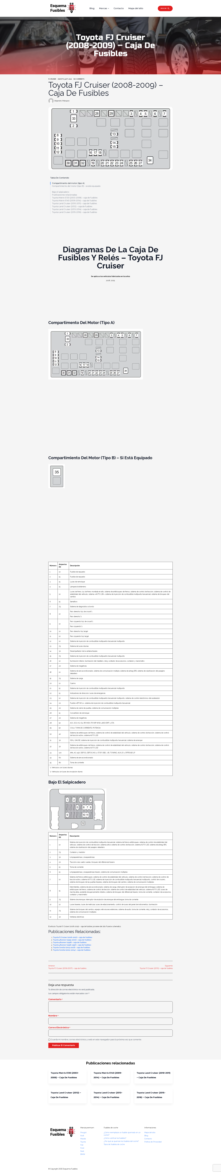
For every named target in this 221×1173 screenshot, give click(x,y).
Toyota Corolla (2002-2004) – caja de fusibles (71, 950)
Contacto (119, 8)
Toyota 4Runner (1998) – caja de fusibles (69, 942)
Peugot (83, 1132)
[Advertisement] (110, 228)
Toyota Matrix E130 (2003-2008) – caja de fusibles (74, 198)
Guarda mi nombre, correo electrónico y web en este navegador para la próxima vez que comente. (96, 1039)
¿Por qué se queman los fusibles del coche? (121, 1141)
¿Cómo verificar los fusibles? (115, 1138)
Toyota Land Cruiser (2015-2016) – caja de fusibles (74, 212)
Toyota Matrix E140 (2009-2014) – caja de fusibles (74, 201)
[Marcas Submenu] (109, 8)
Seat (82, 1151)
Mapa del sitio (135, 8)
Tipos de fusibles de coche (114, 1144)
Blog (92, 8)
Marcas (103, 8)
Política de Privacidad (152, 1142)
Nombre (53, 1016)
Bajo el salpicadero (60, 192)
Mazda (83, 1139)
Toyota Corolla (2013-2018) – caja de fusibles (71, 947)
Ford (82, 1148)
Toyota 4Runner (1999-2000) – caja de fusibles (72, 940)
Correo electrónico (59, 1028)
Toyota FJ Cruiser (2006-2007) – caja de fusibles (72, 937)
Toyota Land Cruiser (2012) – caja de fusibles (72, 206)
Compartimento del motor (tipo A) (68, 183)
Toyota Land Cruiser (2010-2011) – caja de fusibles (74, 203)
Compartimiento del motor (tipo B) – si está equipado (76, 186)
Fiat (81, 1145)
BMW (82, 1154)
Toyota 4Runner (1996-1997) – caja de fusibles (72, 945)
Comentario (55, 999)
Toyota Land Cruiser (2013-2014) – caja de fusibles (74, 209)
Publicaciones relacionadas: (64, 195)
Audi (82, 1136)
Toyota (83, 1142)
